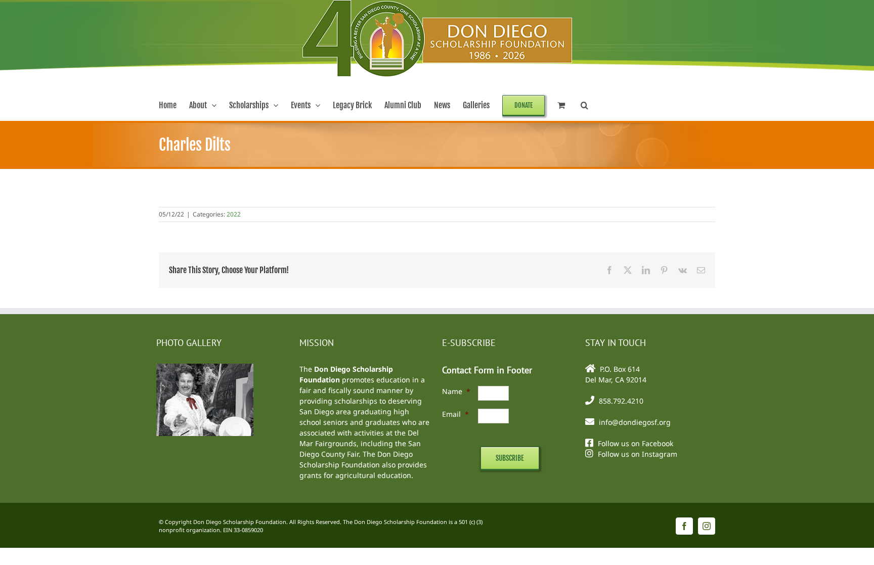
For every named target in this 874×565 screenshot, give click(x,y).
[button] (584, 105)
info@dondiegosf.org (635, 422)
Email (455, 414)
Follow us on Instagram (637, 454)
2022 (234, 214)
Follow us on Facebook (635, 443)
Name (456, 391)
